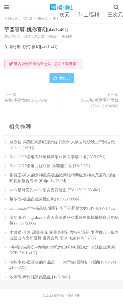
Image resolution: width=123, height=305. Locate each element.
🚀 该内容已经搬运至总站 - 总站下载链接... (44, 64)
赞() (64, 78)
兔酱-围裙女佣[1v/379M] (25, 100)
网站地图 (73, 296)
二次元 (62, 14)
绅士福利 (88, 14)
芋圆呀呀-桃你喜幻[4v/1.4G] (36, 29)
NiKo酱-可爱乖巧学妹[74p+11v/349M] (99, 103)
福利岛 (61, 7)
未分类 (39, 36)
